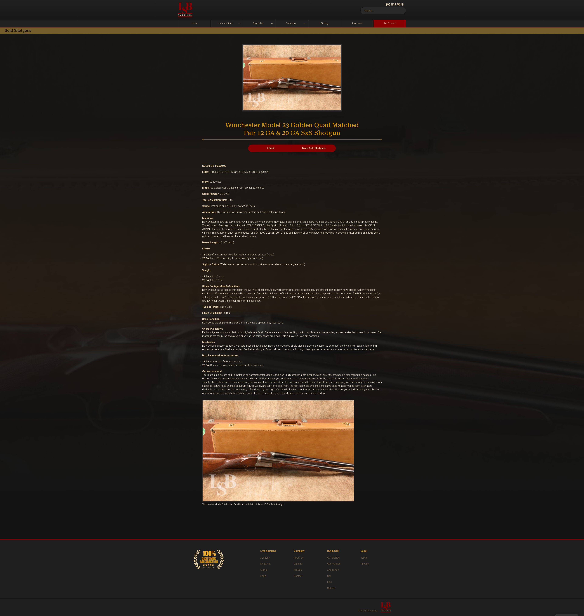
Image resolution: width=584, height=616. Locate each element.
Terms (364, 557)
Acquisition (333, 569)
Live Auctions (226, 23)
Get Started (390, 23)
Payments (357, 23)
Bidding (324, 23)
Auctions (265, 557)
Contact (298, 576)
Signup (264, 569)
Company (291, 23)
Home (194, 23)
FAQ (329, 582)
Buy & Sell (258, 23)
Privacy (365, 563)
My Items (265, 563)
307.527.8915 (394, 4)
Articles (298, 569)
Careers (298, 563)
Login (263, 576)
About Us (299, 557)
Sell (329, 576)
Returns (331, 588)
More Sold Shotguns (314, 148)
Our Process (334, 563)
